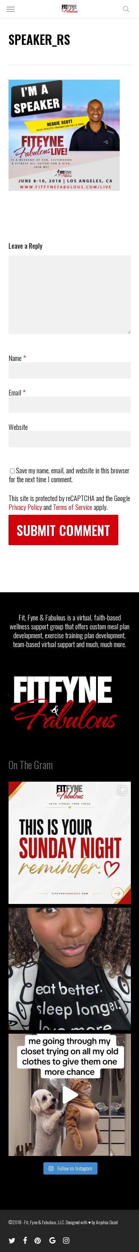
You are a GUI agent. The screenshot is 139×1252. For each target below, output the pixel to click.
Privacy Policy (25, 506)
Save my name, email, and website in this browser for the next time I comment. (69, 474)
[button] (11, 9)
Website (18, 426)
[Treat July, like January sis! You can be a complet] (70, 1095)
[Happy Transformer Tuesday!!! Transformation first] (70, 969)
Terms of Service (72, 506)
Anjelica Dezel (107, 1222)
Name (17, 357)
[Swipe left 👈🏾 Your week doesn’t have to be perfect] (70, 843)
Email (17, 392)
